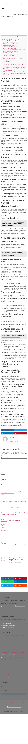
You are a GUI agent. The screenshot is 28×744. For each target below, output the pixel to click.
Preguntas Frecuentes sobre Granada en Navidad (14, 66)
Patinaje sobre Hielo (8, 57)
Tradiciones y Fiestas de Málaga (17, 544)
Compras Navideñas (7, 61)
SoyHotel (3, 14)
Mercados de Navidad (9, 42)
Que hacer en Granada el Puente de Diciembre (13, 652)
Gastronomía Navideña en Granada (10, 46)
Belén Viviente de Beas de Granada (12, 43)
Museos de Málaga (6, 675)
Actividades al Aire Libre (8, 55)
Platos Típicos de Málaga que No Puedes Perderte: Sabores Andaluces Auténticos (17, 559)
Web (2, 484)
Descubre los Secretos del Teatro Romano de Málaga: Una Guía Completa (13, 513)
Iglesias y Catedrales (9, 54)
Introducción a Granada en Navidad (10, 39)
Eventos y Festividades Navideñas (10, 40)
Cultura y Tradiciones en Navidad (10, 51)
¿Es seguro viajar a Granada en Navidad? (13, 71)
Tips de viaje (10, 14)
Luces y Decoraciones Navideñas (10, 63)
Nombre (3, 474)
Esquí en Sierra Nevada (9, 60)
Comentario (4, 457)
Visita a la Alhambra (8, 52)
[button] (3, 9)
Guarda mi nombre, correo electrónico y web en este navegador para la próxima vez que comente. (13, 492)
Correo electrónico (6, 479)
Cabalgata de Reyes (8, 45)
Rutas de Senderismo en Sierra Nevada (13, 58)
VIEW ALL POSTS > (14, 441)
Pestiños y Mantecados (9, 48)
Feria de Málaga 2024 (14, 520)
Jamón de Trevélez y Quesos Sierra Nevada (14, 49)
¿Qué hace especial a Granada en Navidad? (14, 67)
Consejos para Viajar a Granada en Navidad (12, 64)
